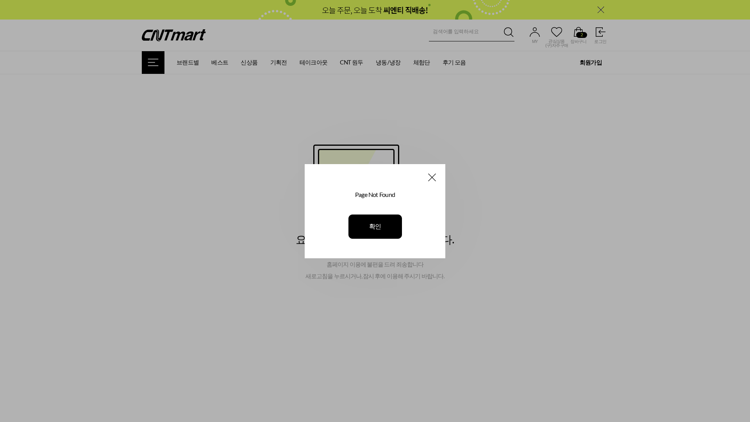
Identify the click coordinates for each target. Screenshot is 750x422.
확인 (375, 226)
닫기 (432, 177)
